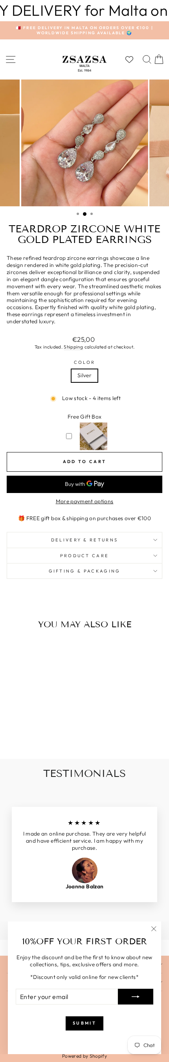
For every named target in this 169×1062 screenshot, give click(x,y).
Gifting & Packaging (85, 571)
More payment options (85, 501)
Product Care (84, 555)
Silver (84, 375)
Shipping (73, 347)
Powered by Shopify (84, 1056)
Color (85, 362)
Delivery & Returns (84, 540)
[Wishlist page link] (133, 59)
